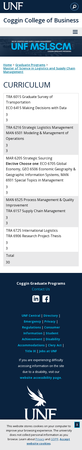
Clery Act (55, 345)
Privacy (39, 439)
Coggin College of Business (41, 20)
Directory (51, 315)
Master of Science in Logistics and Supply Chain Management (39, 70)
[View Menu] (75, 32)
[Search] (74, 6)
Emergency (32, 321)
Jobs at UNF (48, 351)
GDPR (54, 439)
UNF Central (31, 315)
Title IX (30, 351)
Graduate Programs (30, 65)
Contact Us (41, 289)
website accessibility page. (41, 378)
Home (7, 65)
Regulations (31, 327)
